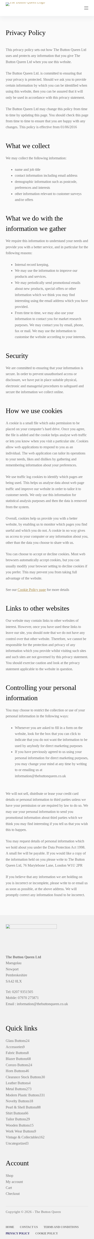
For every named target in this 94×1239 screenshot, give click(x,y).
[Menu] (86, 8)
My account (14, 1182)
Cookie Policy (46, 1233)
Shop (9, 1176)
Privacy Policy (18, 1233)
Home (10, 1227)
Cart (9, 1188)
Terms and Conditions (61, 1227)
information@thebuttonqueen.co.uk (42, 1004)
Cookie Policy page (32, 590)
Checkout (13, 1194)
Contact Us (29, 1227)
